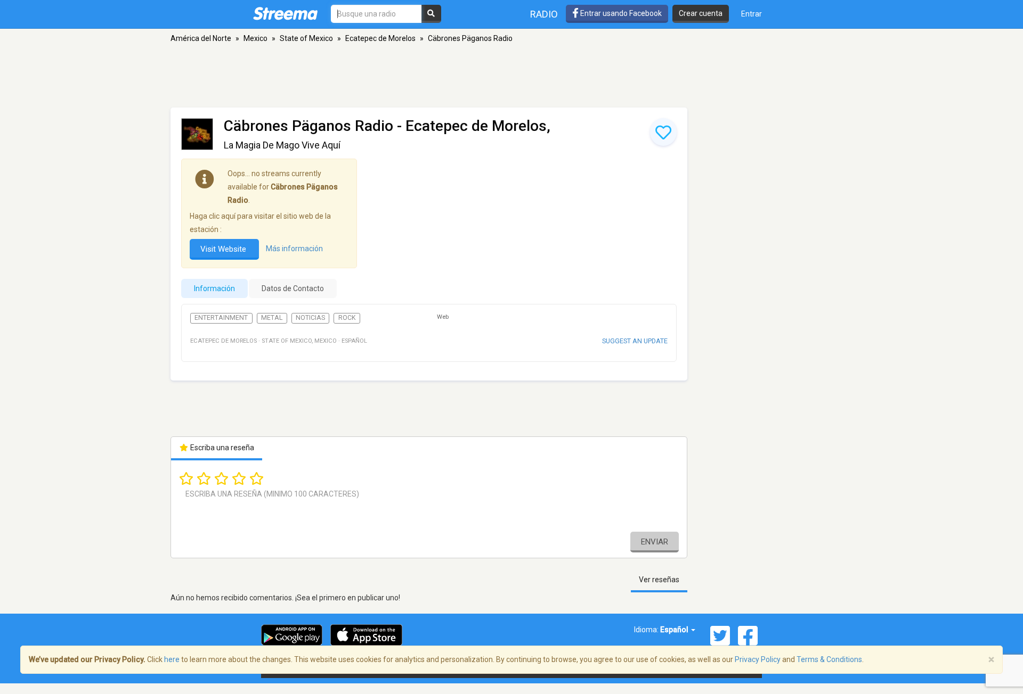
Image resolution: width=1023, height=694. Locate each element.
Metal (271, 317)
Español (675, 629)
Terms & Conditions (829, 659)
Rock (347, 317)
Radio (544, 14)
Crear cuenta (700, 13)
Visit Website (224, 249)
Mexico (255, 38)
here (172, 659)
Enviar (654, 542)
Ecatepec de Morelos (380, 38)
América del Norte (200, 38)
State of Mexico (306, 38)
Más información (294, 248)
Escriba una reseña (221, 447)
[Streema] (285, 13)
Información (214, 288)
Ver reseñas (659, 579)
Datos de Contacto (293, 288)
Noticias (310, 317)
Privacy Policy (758, 659)
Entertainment (221, 317)
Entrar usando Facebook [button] (620, 13)
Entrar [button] (751, 14)
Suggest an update (635, 341)
